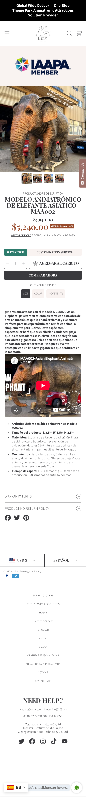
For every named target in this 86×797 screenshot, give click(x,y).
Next (82, 129)
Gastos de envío (21, 235)
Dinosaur (43, 630)
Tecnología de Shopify (30, 571)
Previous (4, 129)
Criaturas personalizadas (43, 655)
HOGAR (43, 612)
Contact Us (82, 171)
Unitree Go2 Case (43, 621)
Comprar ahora (43, 275)
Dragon (43, 647)
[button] (7, 33)
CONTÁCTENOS (43, 681)
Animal (43, 638)
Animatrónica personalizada (43, 664)
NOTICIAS (43, 672)
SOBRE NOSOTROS (43, 595)
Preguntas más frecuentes (43, 604)
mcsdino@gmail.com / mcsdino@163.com (43, 709)
